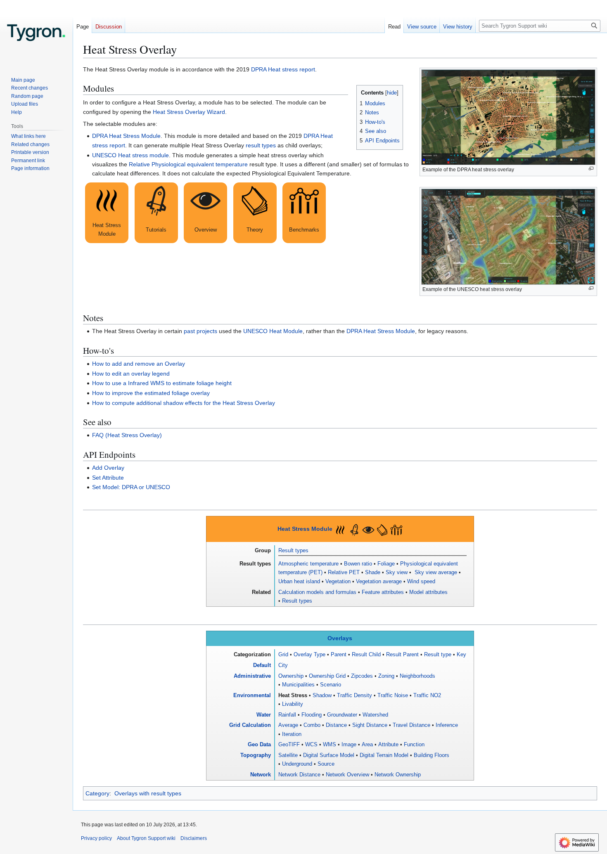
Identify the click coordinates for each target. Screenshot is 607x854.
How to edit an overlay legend (131, 373)
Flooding (311, 715)
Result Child (366, 654)
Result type (437, 654)
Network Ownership (398, 774)
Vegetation (338, 581)
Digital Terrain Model (384, 755)
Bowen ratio (358, 564)
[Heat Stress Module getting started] (156, 212)
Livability (292, 704)
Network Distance (299, 774)
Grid (283, 654)
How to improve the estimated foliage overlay (151, 393)
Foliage (386, 564)
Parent (338, 654)
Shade (372, 572)
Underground (297, 764)
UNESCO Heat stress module (130, 155)
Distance (336, 725)
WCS (311, 744)
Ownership (291, 676)
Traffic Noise (392, 695)
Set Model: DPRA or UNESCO (131, 487)
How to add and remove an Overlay (138, 363)
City (283, 665)
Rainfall (287, 715)
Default (262, 665)
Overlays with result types (147, 793)
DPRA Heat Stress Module (126, 135)
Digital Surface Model (328, 755)
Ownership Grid (327, 676)
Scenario (330, 684)
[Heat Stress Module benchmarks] (304, 212)
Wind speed (421, 581)
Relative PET (344, 572)
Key (461, 654)
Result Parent (402, 654)
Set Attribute (108, 477)
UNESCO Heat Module (273, 331)
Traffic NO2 (427, 695)
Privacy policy (96, 838)
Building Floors (431, 755)
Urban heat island (299, 581)
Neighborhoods (417, 676)
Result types (293, 550)
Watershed (375, 715)
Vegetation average (379, 581)
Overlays (339, 638)
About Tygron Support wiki (146, 838)
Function (414, 744)
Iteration (291, 734)
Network (260, 774)
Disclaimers (193, 838)
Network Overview (347, 774)
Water (263, 715)
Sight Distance (369, 725)
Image (348, 744)
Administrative (252, 676)
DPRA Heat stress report (283, 69)
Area (367, 744)
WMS (329, 744)
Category (97, 793)
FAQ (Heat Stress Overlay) (127, 435)
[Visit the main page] (36, 33)
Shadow (322, 695)
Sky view (397, 572)
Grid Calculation (250, 725)
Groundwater (342, 715)
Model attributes (428, 592)
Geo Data (259, 744)
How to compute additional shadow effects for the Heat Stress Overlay (183, 403)
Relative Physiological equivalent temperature (188, 164)
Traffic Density (354, 695)
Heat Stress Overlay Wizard (189, 112)
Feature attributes (383, 592)
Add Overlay (108, 467)
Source (326, 764)
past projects (200, 331)
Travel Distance (411, 725)
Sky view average (435, 572)
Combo (312, 725)
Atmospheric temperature (308, 564)
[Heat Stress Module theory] (255, 212)
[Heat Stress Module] (106, 212)
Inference (447, 725)
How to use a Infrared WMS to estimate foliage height (162, 383)
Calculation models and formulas (317, 592)
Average (288, 725)
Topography (255, 755)
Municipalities (298, 684)
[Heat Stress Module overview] (205, 212)
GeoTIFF (289, 744)
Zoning (386, 676)
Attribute (388, 744)
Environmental (252, 695)
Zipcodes (362, 676)
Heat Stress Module (304, 529)
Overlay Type (309, 654)
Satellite (288, 755)
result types (261, 145)
